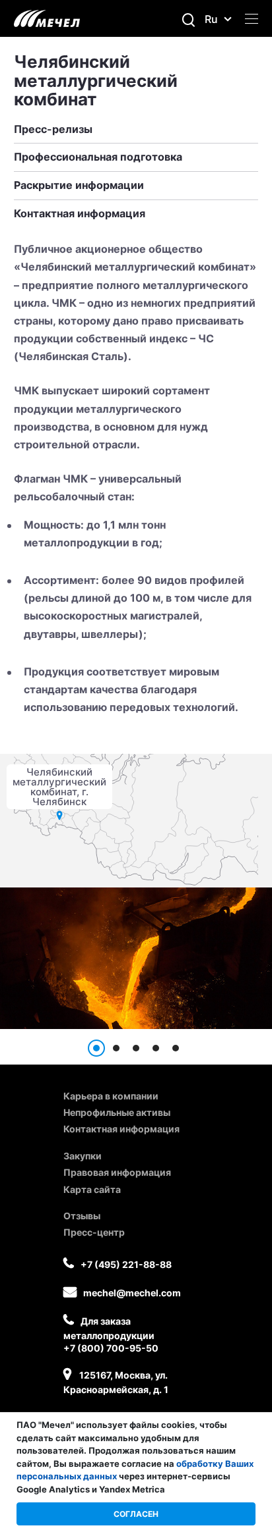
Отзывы (81, 1215)
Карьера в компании (110, 1095)
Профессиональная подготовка (98, 156)
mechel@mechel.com (132, 1292)
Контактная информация (79, 213)
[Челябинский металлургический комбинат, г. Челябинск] (60, 816)
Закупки (82, 1155)
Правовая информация (117, 1172)
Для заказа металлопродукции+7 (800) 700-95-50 (110, 1334)
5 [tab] (175, 1048)
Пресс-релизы (53, 129)
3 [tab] (136, 1048)
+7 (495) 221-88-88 (126, 1264)
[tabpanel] (136, 958)
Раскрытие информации (79, 185)
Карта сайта (92, 1189)
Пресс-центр (94, 1232)
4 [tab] (156, 1048)
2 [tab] (116, 1048)
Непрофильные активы (116, 1112)
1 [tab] (96, 1048)
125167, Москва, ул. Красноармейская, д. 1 (115, 1382)
